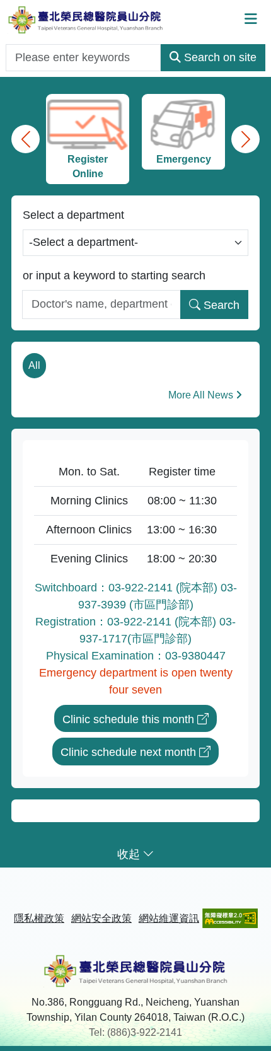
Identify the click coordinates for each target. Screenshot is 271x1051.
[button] (25, 139)
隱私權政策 (39, 918)
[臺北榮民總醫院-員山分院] (85, 19)
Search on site (220, 57)
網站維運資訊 (169, 918)
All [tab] (34, 365)
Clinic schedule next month (128, 752)
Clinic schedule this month (128, 719)
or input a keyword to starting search (114, 275)
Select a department (73, 215)
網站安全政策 (101, 918)
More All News (200, 395)
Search (221, 305)
